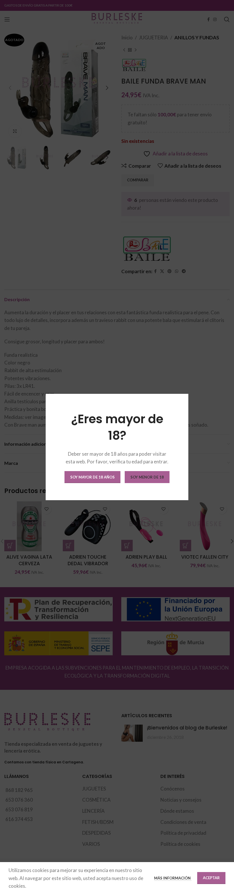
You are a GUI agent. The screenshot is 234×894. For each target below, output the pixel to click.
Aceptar (211, 877)
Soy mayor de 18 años (92, 477)
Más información (172, 878)
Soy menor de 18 (147, 477)
